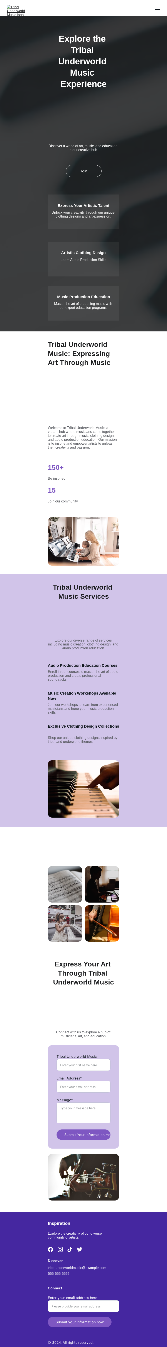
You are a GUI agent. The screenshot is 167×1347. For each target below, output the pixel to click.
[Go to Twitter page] (79, 1249)
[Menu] (157, 8)
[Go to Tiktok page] (69, 1249)
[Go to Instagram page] (60, 1249)
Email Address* (69, 1078)
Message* (65, 1100)
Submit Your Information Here (87, 1134)
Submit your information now (80, 1322)
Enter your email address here (72, 1297)
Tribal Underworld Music (77, 1056)
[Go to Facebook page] (50, 1249)
